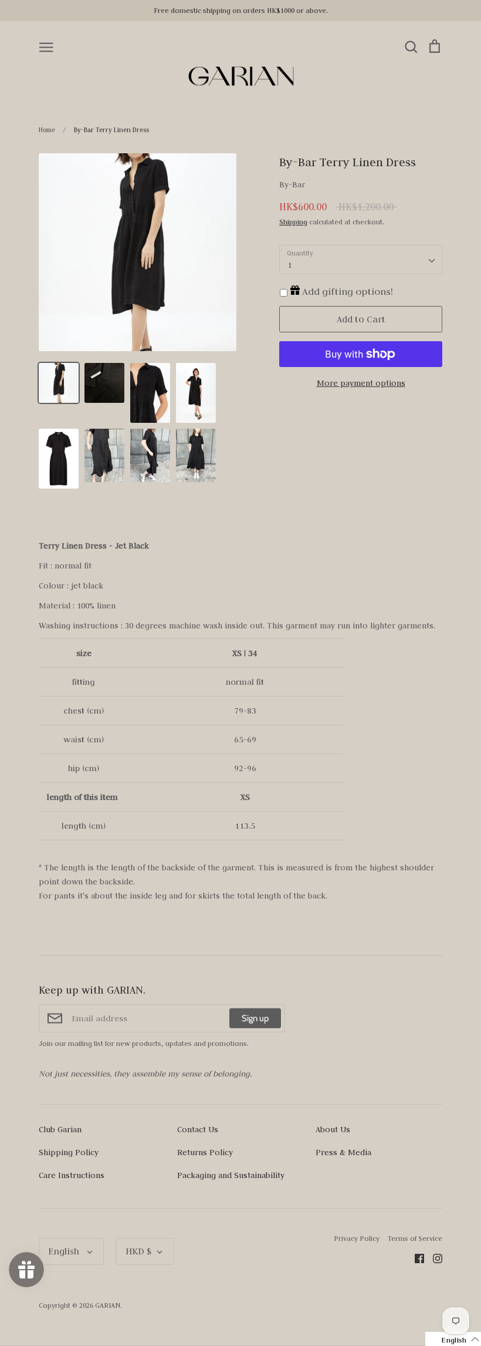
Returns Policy (205, 1152)
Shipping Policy (69, 1152)
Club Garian (60, 1129)
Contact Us (197, 1129)
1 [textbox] (289, 265)
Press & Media (343, 1152)
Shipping (293, 221)
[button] (453, 1339)
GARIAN (107, 1305)
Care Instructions (71, 1175)
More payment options (361, 383)
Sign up (255, 1018)
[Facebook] (415, 1258)
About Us (333, 1129)
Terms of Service (415, 1238)
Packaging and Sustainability (230, 1175)
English (65, 1251)
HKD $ (138, 1251)
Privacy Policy (357, 1238)
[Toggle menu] (46, 46)
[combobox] (360, 259)
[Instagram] (433, 1258)
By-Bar (292, 184)
